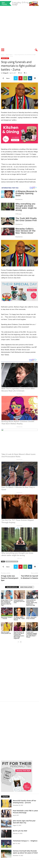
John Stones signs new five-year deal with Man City (24, 822)
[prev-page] (18, 642)
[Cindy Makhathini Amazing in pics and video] (19, 594)
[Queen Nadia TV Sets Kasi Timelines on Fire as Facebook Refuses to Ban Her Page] (7, 594)
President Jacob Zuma (11, 561)
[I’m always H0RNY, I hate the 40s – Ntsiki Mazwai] (19, 612)
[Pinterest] (20, 78)
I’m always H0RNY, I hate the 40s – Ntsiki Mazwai (19, 618)
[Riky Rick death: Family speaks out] (7, 626)
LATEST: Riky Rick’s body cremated (31, 617)
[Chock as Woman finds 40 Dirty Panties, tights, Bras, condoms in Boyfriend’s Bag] (32, 594)
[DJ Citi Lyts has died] (6, 834)
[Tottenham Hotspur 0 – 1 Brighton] (6, 844)
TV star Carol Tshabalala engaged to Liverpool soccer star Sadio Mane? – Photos (31, 634)
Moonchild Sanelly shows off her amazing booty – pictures (24, 802)
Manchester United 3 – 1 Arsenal (6, 617)
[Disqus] (19, 673)
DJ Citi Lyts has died (20, 831)
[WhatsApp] (25, 78)
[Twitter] (16, 78)
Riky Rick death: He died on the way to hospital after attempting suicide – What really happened (19, 635)
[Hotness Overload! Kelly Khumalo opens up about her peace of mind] (6, 854)
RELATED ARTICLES (12, 587)
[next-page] (21, 642)
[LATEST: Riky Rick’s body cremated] (32, 612)
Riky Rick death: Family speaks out (6, 632)
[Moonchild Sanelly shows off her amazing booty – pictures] (6, 803)
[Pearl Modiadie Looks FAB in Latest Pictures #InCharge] (6, 813)
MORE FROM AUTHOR (26, 587)
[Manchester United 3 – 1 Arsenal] (7, 612)
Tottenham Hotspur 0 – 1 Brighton (25, 841)
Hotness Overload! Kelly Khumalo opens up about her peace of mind (25, 852)
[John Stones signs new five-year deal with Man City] (6, 824)
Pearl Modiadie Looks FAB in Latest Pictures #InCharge (25, 812)
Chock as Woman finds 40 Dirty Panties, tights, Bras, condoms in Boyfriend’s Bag (31, 602)
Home (2, 54)
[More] (35, 78)
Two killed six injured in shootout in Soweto (29, 577)
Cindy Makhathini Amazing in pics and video (19, 601)
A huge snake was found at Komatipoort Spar (9, 578)
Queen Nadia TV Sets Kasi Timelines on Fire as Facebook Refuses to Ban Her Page (6, 602)
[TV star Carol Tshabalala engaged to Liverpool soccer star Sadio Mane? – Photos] (32, 626)
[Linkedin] (30, 78)
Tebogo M (5, 73)
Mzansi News (9, 54)
